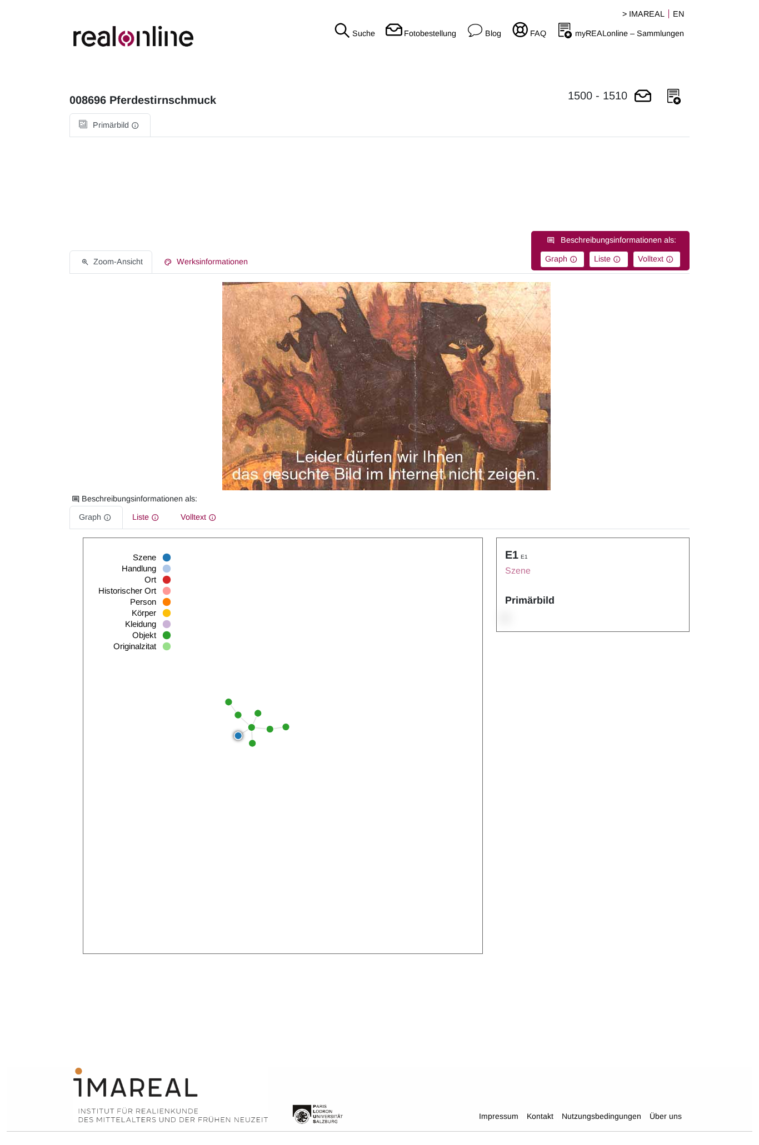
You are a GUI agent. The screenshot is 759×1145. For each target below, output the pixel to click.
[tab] (110, 125)
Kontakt (540, 1116)
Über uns (666, 1116)
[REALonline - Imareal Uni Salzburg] (126, 28)
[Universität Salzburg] (317, 1113)
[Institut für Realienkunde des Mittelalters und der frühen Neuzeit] (170, 1095)
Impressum (498, 1116)
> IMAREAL (643, 13)
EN (678, 13)
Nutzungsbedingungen (601, 1116)
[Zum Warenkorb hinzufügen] (642, 97)
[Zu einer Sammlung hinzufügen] (674, 97)
